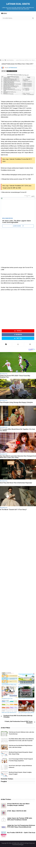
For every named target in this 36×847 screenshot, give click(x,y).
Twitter (19, 338)
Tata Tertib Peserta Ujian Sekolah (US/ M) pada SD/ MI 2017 (26, 713)
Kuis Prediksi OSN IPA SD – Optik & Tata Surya (21, 832)
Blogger (21, 844)
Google (19, 330)
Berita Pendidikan (11, 71)
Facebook (18, 334)
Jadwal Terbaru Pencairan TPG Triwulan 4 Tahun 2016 (25, 699)
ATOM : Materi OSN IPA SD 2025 (16, 811)
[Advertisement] (18, 39)
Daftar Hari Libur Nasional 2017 (9, 712)
